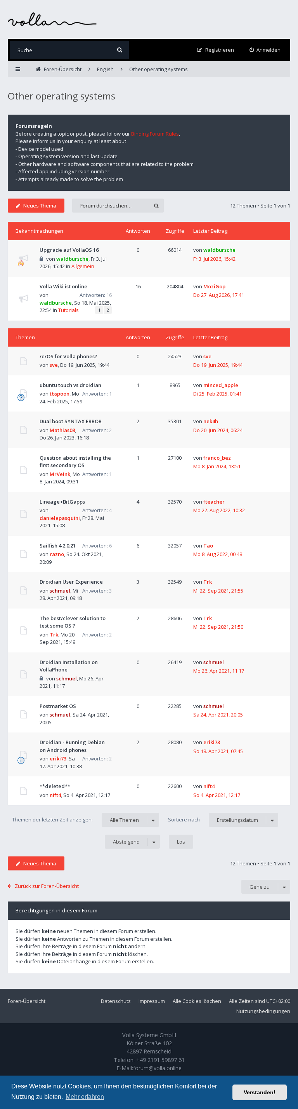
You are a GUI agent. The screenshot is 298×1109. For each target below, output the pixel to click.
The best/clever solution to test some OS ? (73, 622)
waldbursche (72, 258)
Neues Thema (39, 205)
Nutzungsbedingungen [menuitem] (263, 1011)
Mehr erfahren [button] (85, 1096)
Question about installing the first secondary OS (75, 461)
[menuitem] (265, 50)
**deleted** (55, 786)
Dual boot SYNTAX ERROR (71, 421)
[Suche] (120, 50)
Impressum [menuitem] (152, 1000)
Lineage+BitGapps (62, 501)
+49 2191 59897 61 (160, 1060)
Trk (207, 581)
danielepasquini (60, 517)
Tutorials (68, 310)
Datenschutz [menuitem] (116, 1000)
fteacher (214, 501)
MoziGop (214, 286)
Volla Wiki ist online (63, 286)
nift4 (55, 795)
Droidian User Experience (71, 581)
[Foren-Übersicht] (52, 19)
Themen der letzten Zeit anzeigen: (75, 819)
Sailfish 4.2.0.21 (58, 545)
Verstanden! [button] (259, 1092)
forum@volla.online (157, 1068)
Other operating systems (61, 95)
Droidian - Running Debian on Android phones (72, 746)
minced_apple (220, 385)
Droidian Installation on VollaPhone (69, 666)
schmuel (60, 590)
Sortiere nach (213, 819)
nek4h (210, 421)
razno (57, 554)
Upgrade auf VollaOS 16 (69, 249)
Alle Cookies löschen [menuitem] (197, 1000)
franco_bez (217, 457)
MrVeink (60, 474)
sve (54, 364)
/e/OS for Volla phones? (68, 356)
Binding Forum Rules (155, 133)
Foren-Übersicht (26, 1000)
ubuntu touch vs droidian (70, 385)
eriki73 (58, 758)
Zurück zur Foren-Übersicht (47, 885)
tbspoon (59, 393)
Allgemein (82, 266)
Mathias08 (62, 430)
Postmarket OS (58, 706)
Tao (208, 545)
